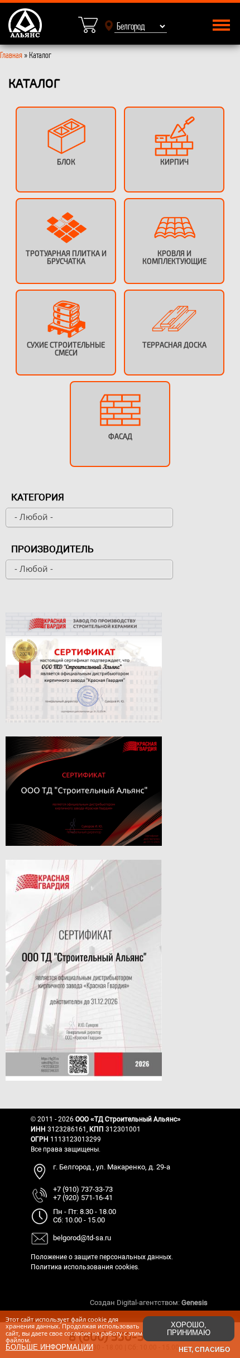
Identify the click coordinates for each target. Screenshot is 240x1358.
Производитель (52, 549)
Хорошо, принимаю (188, 1328)
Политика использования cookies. (85, 1267)
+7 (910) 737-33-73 (83, 1189)
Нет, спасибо (204, 1350)
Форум (220, 1302)
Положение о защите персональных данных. (102, 1257)
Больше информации (49, 1347)
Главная (11, 55)
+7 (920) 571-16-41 (83, 1197)
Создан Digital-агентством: (149, 1302)
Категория (37, 497)
